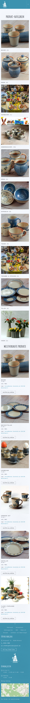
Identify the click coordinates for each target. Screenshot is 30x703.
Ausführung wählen (8, 392)
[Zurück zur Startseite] (4, 4)
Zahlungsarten (8, 630)
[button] (28, 4)
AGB (17, 630)
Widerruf (23, 630)
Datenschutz (19, 627)
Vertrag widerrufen (9, 649)
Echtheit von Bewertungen (19, 632)
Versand (5, 632)
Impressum (10, 627)
